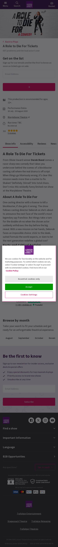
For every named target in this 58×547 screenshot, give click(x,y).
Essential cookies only (29, 279)
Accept (29, 287)
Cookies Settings (29, 294)
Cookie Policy (12, 270)
